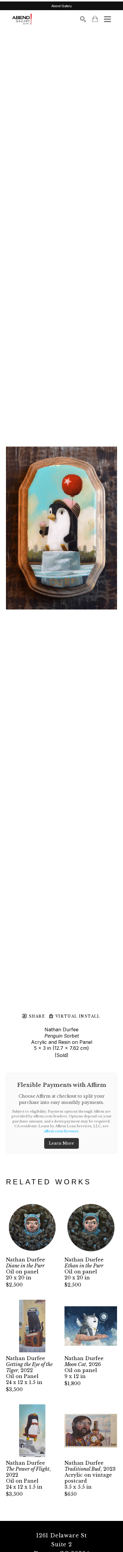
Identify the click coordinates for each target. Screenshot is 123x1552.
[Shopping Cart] (95, 19)
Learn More (61, 1143)
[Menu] (107, 19)
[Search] (83, 19)
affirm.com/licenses (61, 1131)
